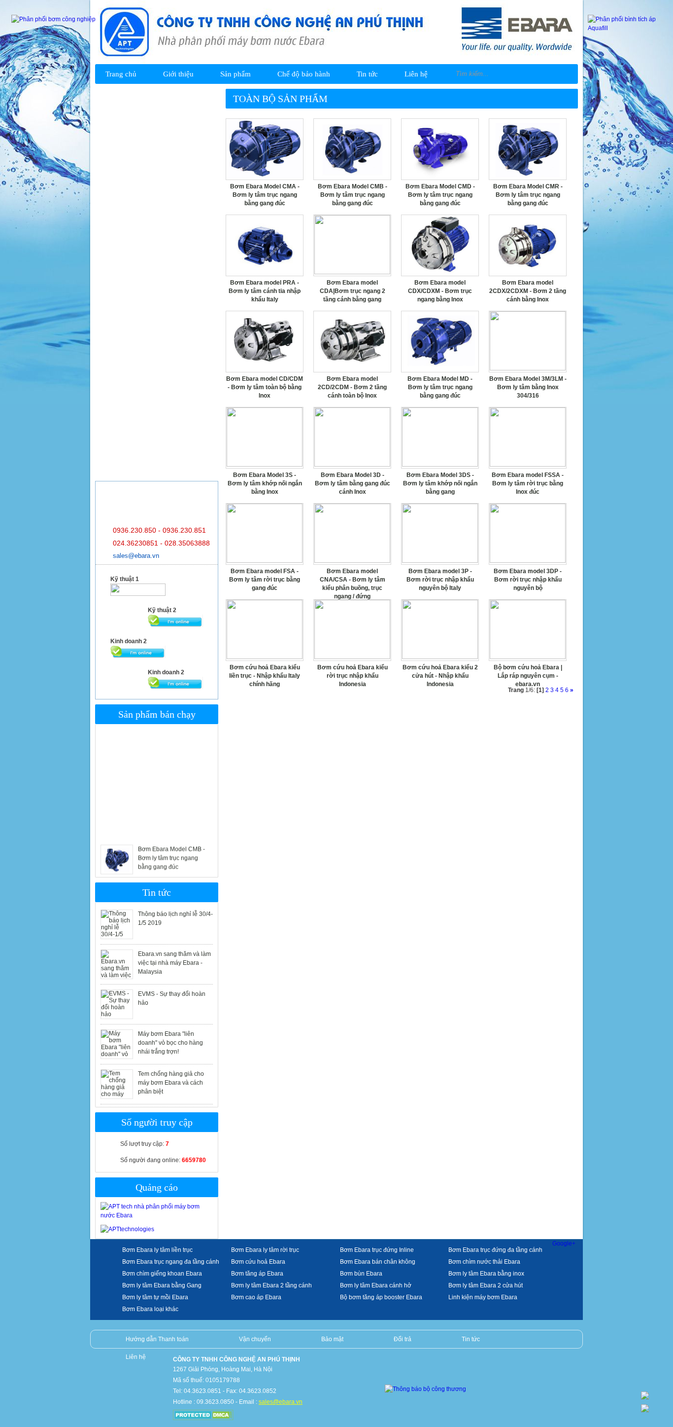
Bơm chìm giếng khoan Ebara (162, 1273)
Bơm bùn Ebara (361, 1273)
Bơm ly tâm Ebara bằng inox (486, 1273)
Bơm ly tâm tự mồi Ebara (155, 1297)
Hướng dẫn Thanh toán (157, 1339)
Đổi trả (402, 1339)
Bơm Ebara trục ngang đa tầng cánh (170, 1261)
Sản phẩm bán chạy (157, 714)
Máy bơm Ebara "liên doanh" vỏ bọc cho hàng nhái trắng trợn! (170, 1042)
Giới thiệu (178, 74)
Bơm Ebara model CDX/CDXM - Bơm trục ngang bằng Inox (440, 291)
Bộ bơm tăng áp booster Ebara (381, 1297)
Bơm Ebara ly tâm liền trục (157, 1249)
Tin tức (367, 74)
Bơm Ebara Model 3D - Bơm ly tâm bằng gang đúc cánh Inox (352, 483)
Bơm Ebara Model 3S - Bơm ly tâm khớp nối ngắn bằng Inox (265, 483)
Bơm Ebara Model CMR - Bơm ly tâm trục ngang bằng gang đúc (528, 195)
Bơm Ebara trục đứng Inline (377, 1249)
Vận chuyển (255, 1339)
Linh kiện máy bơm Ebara (482, 1297)
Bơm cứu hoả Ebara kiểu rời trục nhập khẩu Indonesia (352, 676)
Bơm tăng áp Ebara (257, 1273)
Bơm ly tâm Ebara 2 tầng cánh (271, 1285)
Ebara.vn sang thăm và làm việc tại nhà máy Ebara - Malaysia (174, 963)
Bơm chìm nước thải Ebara (484, 1261)
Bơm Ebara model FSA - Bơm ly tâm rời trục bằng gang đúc (264, 579)
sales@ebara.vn (136, 555)
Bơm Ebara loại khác (150, 1309)
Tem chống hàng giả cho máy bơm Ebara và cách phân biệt (171, 1082)
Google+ (563, 1243)
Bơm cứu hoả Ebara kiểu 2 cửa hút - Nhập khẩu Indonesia (440, 676)
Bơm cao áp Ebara (256, 1297)
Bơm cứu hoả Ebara (258, 1261)
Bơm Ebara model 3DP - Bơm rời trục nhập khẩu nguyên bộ (528, 579)
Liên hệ (416, 74)
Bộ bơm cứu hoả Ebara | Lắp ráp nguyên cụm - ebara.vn (528, 676)
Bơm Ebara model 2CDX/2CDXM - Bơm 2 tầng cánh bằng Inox (527, 291)
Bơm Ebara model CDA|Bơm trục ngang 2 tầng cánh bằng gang (352, 291)
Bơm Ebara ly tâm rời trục (265, 1249)
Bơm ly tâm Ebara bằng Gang (162, 1285)
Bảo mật (332, 1339)
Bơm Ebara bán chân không (377, 1261)
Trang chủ (120, 74)
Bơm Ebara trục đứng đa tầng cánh (495, 1249)
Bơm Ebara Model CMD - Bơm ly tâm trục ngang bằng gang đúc (440, 195)
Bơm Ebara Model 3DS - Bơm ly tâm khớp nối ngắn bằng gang (440, 483)
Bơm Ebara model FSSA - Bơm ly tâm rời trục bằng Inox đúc (528, 483)
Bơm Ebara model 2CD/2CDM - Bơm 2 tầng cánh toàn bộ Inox (352, 387)
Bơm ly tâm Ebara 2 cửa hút (485, 1285)
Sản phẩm (235, 74)
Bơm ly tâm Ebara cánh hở (375, 1285)
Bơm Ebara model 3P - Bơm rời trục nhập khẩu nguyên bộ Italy (440, 579)
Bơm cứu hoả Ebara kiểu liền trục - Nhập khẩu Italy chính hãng (264, 676)
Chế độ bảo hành (303, 74)
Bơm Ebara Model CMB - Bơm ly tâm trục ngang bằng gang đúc (171, 844)
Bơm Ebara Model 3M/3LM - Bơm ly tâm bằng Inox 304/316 (528, 387)
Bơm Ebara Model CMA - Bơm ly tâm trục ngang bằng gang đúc (265, 195)
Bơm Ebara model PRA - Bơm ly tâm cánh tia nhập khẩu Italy (265, 291)
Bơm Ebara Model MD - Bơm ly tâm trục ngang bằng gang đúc (439, 387)
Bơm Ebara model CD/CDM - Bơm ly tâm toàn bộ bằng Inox (264, 387)
